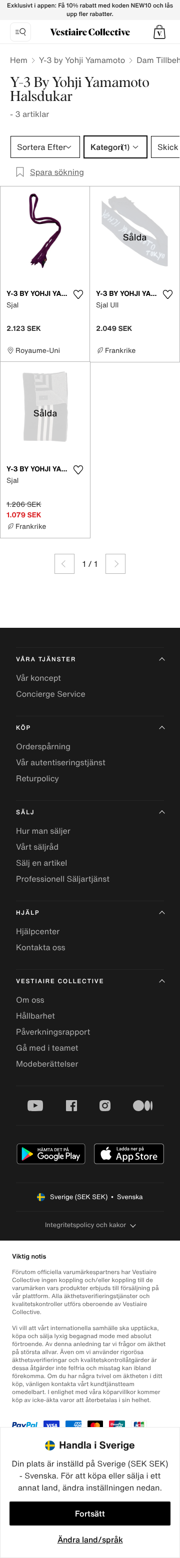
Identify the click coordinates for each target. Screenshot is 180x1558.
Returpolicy (37, 778)
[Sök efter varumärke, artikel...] (20, 31)
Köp (23, 728)
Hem (19, 60)
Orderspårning (43, 746)
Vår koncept (38, 678)
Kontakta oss (41, 947)
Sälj (25, 812)
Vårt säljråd (37, 847)
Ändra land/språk (90, 1540)
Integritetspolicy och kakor (85, 1225)
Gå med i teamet (47, 1048)
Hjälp (28, 913)
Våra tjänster (46, 659)
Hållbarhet (35, 1016)
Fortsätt (90, 1514)
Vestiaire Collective (60, 981)
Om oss (30, 1000)
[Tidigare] (64, 564)
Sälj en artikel (41, 863)
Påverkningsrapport (53, 1032)
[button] (159, 32)
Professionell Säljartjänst (63, 879)
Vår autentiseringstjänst (61, 762)
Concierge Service (51, 694)
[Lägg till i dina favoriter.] (78, 294)
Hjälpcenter (38, 931)
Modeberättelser (47, 1064)
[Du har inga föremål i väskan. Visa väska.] (159, 32)
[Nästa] (116, 564)
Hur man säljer (43, 831)
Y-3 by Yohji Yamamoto (82, 60)
